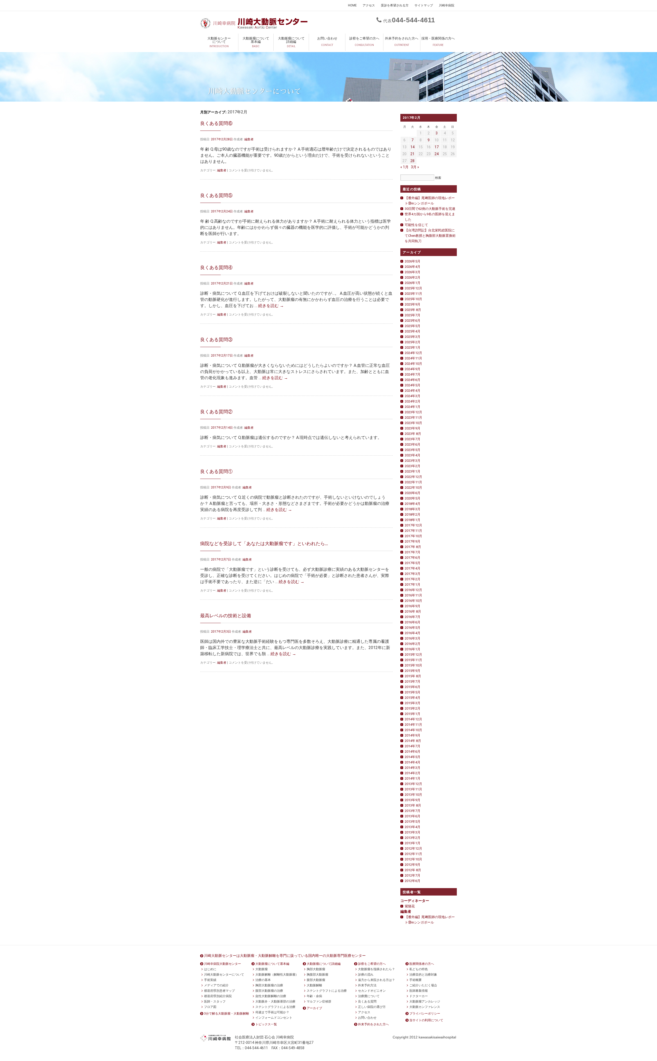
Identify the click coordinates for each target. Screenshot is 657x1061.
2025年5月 (412, 326)
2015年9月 (412, 671)
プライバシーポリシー (424, 1013)
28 (412, 161)
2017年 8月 (413, 547)
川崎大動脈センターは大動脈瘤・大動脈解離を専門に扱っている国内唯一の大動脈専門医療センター (285, 956)
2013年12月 (413, 784)
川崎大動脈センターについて (224, 974)
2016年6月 (412, 622)
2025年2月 (412, 342)
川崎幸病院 (446, 5)
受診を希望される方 (395, 5)
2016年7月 (412, 617)
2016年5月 (412, 628)
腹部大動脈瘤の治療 (269, 991)
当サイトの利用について (426, 1020)
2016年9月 (412, 606)
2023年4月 (412, 455)
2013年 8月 (413, 805)
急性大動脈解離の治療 (270, 996)
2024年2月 (412, 401)
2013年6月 (412, 816)
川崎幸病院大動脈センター (222, 964)
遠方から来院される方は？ (376, 980)
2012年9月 (412, 865)
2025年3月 (412, 337)
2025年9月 (412, 304)
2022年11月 (413, 482)
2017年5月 (412, 563)
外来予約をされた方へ (401, 41)
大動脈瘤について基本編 (256, 42)
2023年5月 (412, 450)
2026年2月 (412, 277)
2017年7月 (412, 552)
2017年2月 (412, 579)
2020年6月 (412, 493)
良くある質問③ (216, 339)
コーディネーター (414, 901)
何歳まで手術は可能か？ (272, 1012)
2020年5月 (412, 498)
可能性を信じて (416, 225)
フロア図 (210, 1007)
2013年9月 (412, 800)
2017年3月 (412, 574)
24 (436, 154)
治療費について (369, 996)
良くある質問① (216, 471)
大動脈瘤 (261, 969)
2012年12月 (413, 848)
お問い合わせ (327, 41)
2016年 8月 (413, 611)
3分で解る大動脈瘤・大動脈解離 (226, 1013)
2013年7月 (412, 811)
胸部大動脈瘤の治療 (269, 985)
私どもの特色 (418, 969)
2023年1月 (412, 471)
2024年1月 (412, 407)
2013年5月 (412, 821)
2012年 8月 (413, 870)
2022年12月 (413, 477)
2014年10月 (413, 730)
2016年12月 (413, 590)
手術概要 (415, 980)
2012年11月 (413, 854)
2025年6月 (412, 320)
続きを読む (271, 305)
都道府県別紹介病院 (218, 996)
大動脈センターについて (219, 42)
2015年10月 (413, 665)
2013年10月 (413, 795)
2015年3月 (412, 703)
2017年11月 (413, 531)
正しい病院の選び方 (372, 1007)
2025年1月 (412, 347)
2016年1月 (412, 649)
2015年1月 (412, 714)
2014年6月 (412, 751)
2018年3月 (412, 509)
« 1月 (404, 167)
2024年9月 (412, 369)
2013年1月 (412, 843)
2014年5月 (412, 757)
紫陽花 (410, 906)
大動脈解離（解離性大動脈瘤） (276, 974)
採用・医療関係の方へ (438, 41)
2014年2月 (412, 773)
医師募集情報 (418, 991)
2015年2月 (412, 708)
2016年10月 (413, 601)
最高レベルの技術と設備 (225, 615)
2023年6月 (412, 444)
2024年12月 (413, 353)
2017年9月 (412, 541)
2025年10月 (413, 299)
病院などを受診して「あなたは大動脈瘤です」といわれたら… (264, 543)
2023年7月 (412, 439)
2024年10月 (413, 364)
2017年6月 (412, 557)
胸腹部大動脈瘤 (317, 974)
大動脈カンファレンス (424, 1007)
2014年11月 (413, 724)
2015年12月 (413, 654)
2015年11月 (413, 660)
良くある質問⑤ (216, 195)
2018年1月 (412, 520)
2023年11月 (413, 417)
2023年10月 (413, 423)
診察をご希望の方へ (364, 41)
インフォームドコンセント (273, 1017)
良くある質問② (216, 411)
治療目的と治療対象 (423, 974)
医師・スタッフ (215, 1001)
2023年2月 (412, 466)
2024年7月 (412, 374)
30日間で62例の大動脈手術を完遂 (430, 209)
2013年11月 (413, 789)
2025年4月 (412, 331)
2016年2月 (412, 644)
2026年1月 (412, 283)
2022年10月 (413, 487)
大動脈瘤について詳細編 (291, 42)
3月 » (415, 167)
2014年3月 (412, 768)
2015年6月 (412, 687)
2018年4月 (412, 504)
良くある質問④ (216, 267)
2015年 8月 (413, 676)
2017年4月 (412, 568)
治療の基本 (263, 980)
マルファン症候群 (319, 1001)
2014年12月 (413, 719)
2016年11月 (413, 595)
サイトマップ (423, 5)
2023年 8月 (413, 434)
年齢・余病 (314, 996)
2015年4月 (412, 698)
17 (436, 147)
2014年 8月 (413, 741)
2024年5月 (412, 385)
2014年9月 (412, 735)
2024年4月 (412, 390)
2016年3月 (412, 638)
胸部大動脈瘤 (316, 969)
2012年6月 (412, 881)
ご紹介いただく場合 (423, 985)
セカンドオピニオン (372, 991)
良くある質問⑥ (216, 123)
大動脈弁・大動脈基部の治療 (275, 1001)
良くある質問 (367, 1001)
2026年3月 (412, 272)
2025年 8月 (413, 310)
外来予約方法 (367, 985)
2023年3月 (412, 461)
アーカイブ (314, 1008)
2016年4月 (412, 633)
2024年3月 (412, 396)
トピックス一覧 (266, 1024)
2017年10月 (413, 536)
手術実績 (210, 980)
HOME (352, 5)
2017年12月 (413, 525)
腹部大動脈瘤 (316, 980)
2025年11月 (413, 294)
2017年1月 (412, 584)
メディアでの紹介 (216, 985)
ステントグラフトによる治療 (275, 1007)
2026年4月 (412, 267)
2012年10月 (413, 859)
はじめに (210, 969)
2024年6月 (412, 380)
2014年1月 (412, 778)
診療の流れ (365, 974)
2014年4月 (412, 762)
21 (412, 154)
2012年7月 (412, 875)
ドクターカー (418, 996)
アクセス (369, 5)
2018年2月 (412, 514)
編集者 (249, 139)
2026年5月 (412, 261)
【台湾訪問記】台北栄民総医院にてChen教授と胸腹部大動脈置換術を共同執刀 (430, 235)
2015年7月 (412, 681)
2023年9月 (412, 428)
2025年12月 (413, 288)
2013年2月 (412, 838)
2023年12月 (413, 412)
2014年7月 (412, 746)
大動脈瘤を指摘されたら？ (376, 969)
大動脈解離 (314, 985)
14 (412, 147)
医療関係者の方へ (421, 964)
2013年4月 (412, 827)
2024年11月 (413, 358)
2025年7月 (412, 315)
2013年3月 (412, 832)
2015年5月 (412, 692)
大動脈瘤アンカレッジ (424, 1001)
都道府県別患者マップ (219, 991)
